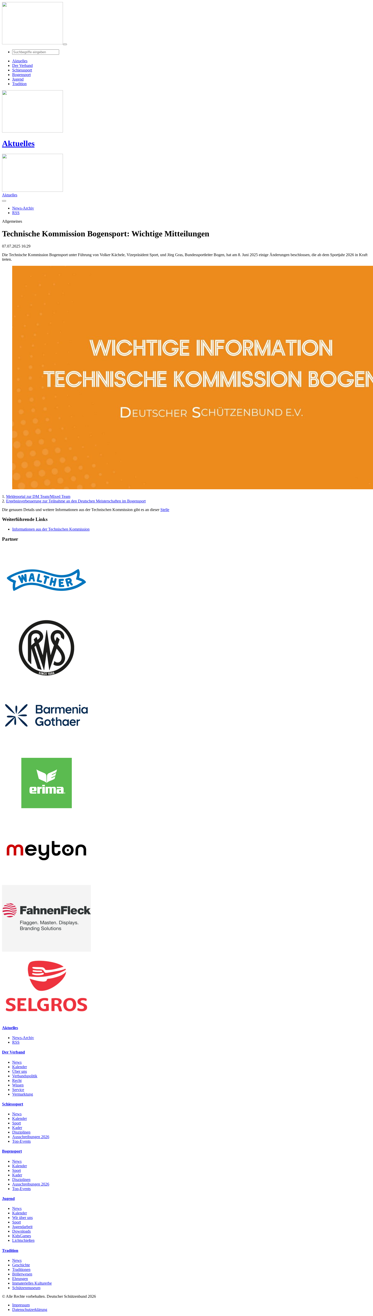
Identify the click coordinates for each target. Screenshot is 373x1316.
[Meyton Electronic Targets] (46, 882)
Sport (16, 1123)
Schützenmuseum (26, 1288)
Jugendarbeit (22, 1227)
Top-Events (21, 1141)
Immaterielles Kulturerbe (32, 1283)
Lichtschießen (23, 1240)
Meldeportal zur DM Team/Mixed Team (38, 496)
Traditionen (21, 1269)
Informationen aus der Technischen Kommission (51, 529)
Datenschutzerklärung (29, 1309)
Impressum (21, 1305)
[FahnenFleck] (46, 950)
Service (18, 1089)
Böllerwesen (22, 1274)
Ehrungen (20, 1278)
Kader (17, 1127)
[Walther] (46, 612)
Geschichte (21, 1265)
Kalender (19, 1067)
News (17, 1062)
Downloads (21, 1231)
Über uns (19, 1071)
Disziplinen (21, 1132)
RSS (16, 1042)
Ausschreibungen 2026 (30, 1137)
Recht (17, 1080)
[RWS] (46, 680)
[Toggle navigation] (65, 44)
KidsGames (21, 1236)
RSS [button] (16, 213)
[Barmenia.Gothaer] (46, 747)
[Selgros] (46, 1018)
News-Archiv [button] (23, 208)
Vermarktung (22, 1094)
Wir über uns (22, 1217)
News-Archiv (23, 1038)
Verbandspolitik (24, 1076)
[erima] (46, 815)
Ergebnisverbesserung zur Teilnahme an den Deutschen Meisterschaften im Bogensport (76, 501)
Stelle (164, 509)
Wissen (18, 1085)
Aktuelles (18, 143)
